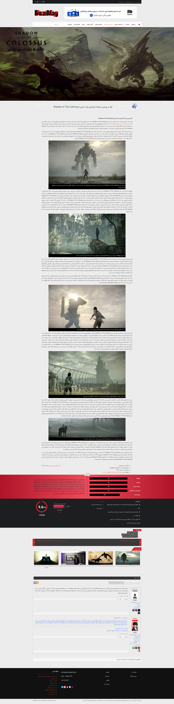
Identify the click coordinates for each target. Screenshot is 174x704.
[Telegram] (62, 687)
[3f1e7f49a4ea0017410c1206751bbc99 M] (128, 558)
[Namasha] (67, 687)
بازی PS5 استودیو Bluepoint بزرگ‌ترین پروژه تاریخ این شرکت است (128, 566)
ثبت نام (41, 2)
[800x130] (100, 13)
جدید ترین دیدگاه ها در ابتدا (116, 583)
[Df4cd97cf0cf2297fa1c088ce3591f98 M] (100, 558)
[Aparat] (72, 687)
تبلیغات (107, 672)
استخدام (107, 676)
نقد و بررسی (51, 466)
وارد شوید (127, 660)
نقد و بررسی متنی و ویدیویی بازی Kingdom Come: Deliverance (52, 541)
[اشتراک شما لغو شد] (37, 582)
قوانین (107, 680)
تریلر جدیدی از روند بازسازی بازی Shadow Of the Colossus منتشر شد (100, 566)
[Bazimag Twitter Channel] (70, 687)
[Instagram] (65, 687)
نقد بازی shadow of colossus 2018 (129, 534)
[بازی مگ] (46, 13)
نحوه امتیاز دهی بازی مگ (60, 504)
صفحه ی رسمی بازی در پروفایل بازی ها (112, 472)
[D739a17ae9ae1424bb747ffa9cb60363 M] (46, 558)
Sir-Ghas (135, 642)
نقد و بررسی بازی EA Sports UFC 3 (128, 541)
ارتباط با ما (133, 672)
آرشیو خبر (121, 2)
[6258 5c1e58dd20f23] (134, 106)
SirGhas (135, 618)
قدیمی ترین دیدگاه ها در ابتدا (132, 583)
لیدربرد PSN (133, 676)
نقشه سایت (106, 684)
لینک (117, 599)
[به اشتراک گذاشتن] (120, 599)
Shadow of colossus (132, 532)
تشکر (126, 599)
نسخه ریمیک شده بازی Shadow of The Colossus (117, 124)
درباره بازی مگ (129, 2)
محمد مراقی (122, 105)
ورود (36, 2)
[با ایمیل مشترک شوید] (35, 582)
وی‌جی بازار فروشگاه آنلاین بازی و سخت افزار (46, 676)
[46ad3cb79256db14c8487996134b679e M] (73, 558)
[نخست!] (139, 24)
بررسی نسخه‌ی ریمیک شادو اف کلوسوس (130, 537)
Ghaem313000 (135, 589)
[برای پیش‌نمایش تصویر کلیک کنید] (87, 64)
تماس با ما (137, 2)
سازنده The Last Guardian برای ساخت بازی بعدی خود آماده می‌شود (73, 566)
